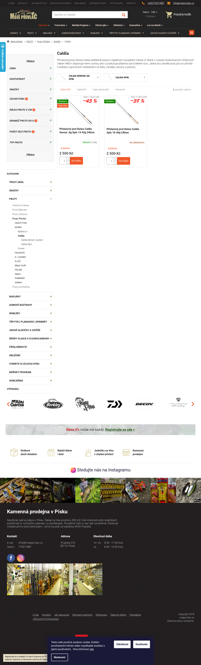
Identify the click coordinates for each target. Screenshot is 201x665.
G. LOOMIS (20, 257)
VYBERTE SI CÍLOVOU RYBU (24, 363)
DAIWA (18, 227)
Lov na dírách (154, 25)
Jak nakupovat (39, 3)
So (94, 547)
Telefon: (11, 547)
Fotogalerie (116, 3)
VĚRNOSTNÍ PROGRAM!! (46, 619)
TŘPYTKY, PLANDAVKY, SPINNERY (28, 321)
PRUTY (13, 199)
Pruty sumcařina (20, 286)
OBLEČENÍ (14, 355)
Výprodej (43, 25)
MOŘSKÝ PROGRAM (20, 372)
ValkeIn (18, 282)
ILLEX (18, 261)
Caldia (21, 236)
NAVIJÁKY (14, 296)
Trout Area (59, 25)
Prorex (21, 248)
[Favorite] (178, 404)
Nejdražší (81, 89)
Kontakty (23, 3)
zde (92, 649)
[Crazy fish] (84, 404)
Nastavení (59, 657)
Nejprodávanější (101, 89)
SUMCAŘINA (16, 380)
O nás (11, 3)
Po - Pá (97, 543)
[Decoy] (144, 404)
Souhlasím (142, 644)
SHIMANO (20, 278)
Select (18, 274)
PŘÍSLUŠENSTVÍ (18, 347)
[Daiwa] (115, 404)
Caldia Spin (26, 244)
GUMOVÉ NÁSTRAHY (20, 305)
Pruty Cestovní (19, 214)
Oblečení (118, 25)
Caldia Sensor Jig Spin (32, 240)
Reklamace (80, 3)
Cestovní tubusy (20, 205)
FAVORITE (20, 252)
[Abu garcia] (17, 404)
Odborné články (98, 3)
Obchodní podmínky (60, 3)
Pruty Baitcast (19, 209)
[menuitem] (15, 33)
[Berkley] (53, 404)
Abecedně (120, 89)
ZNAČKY (14, 190)
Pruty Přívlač (19, 218)
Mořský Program (80, 25)
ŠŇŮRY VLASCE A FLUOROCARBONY (29, 338)
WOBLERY (14, 313)
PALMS (18, 269)
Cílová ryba (101, 25)
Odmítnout (122, 644)
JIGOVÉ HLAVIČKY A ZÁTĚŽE (24, 330)
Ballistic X (22, 231)
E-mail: (10, 543)
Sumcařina (134, 25)
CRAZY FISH (21, 223)
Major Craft (20, 265)
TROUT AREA (16, 182)
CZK (153, 12)
